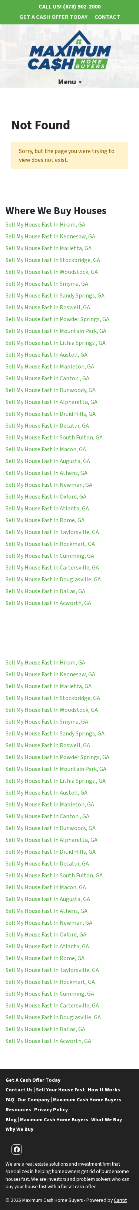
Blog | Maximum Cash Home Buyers (47, 1119)
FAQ (10, 1099)
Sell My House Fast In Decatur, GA (47, 426)
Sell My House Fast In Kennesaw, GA (50, 236)
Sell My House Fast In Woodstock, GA (52, 272)
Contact (107, 17)
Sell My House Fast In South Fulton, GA (54, 438)
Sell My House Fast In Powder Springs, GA (57, 319)
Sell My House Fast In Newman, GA (49, 485)
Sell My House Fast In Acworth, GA (48, 603)
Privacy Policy (51, 1109)
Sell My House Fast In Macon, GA (46, 449)
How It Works (104, 1089)
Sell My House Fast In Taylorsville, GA (52, 532)
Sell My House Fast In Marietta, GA (49, 248)
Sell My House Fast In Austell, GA (46, 355)
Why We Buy (19, 1129)
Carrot (120, 1200)
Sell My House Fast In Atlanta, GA (47, 508)
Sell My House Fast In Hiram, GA (45, 225)
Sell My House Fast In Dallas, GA (45, 591)
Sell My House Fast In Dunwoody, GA (51, 390)
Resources (18, 1109)
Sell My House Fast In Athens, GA (46, 473)
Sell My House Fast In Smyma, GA (47, 284)
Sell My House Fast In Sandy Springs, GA (55, 296)
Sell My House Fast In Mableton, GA (50, 367)
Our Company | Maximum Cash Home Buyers (69, 1099)
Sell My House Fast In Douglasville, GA (53, 579)
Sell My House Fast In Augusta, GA (48, 461)
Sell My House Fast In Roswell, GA (48, 307)
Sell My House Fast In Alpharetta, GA (51, 402)
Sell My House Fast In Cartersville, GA (52, 568)
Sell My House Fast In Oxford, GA (46, 497)
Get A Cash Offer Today (53, 17)
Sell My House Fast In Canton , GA (47, 378)
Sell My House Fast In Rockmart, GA (50, 544)
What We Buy (106, 1119)
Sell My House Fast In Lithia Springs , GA (56, 343)
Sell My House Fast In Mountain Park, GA (56, 331)
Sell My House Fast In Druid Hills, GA (51, 414)
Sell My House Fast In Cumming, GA (50, 556)
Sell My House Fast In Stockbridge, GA (53, 260)
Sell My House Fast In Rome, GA (45, 520)
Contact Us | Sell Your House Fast (45, 1089)
